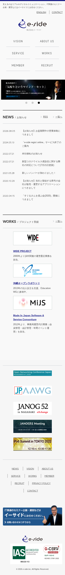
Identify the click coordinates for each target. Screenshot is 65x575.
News (15, 468)
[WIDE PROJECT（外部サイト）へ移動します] (32, 247)
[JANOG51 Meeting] (32, 432)
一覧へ (58, 116)
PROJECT (22, 251)
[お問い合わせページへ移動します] (32, 525)
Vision (18, 41)
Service (18, 53)
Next (61, 89)
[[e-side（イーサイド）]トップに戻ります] (32, 30)
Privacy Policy (41, 483)
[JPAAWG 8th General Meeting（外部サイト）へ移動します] (32, 396)
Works (47, 53)
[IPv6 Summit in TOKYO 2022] (32, 450)
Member (18, 66)
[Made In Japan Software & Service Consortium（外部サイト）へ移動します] (32, 311)
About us (47, 41)
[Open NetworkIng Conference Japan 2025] (32, 378)
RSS (45, 116)
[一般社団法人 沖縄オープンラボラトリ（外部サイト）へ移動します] (32, 279)
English (41, 12)
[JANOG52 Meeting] (32, 414)
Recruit (47, 66)
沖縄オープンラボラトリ (26, 283)
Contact (57, 12)
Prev (3, 89)
